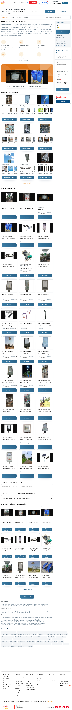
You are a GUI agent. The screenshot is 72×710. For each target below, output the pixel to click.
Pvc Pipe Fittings (5, 646)
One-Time (59, 75)
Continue (63, 89)
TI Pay (27, 681)
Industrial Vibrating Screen (24, 634)
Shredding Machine (19, 636)
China (8, 701)
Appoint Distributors (30, 689)
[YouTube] (67, 707)
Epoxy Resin (16, 639)
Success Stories (18, 679)
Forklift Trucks (12, 631)
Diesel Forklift (51, 636)
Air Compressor (16, 643)
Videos (61, 685)
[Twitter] (63, 707)
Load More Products (27, 589)
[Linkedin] (60, 707)
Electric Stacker (5, 634)
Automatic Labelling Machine (40, 636)
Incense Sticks (25, 643)
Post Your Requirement (51, 677)
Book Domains (29, 679)
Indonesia (27, 701)
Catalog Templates (30, 687)
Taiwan (12, 701)
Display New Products (40, 677)
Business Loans (29, 685)
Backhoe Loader (41, 631)
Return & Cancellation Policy (7, 683)
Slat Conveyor (13, 641)
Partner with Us (18, 690)
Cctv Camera (54, 641)
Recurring (66, 74)
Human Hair (4, 631)
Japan (4, 701)
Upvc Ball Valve (21, 646)
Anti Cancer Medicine (6, 643)
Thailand (17, 701)
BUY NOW (8, 217)
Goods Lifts (40, 643)
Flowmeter (41, 634)
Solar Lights (33, 643)
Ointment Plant (21, 641)
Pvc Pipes (66, 643)
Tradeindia (3, 7)
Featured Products (64, 683)
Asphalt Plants (5, 641)
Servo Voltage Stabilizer (23, 631)
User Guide (5, 680)
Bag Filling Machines (57, 639)
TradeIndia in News (19, 683)
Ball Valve (61, 641)
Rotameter (34, 634)
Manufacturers (63, 677)
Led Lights (46, 641)
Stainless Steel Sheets (34, 639)
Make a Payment (18, 692)
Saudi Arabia (36, 701)
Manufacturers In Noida (61, 45)
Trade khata (28, 683)
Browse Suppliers (52, 680)
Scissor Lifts (13, 634)
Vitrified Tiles (48, 643)
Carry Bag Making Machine (53, 631)
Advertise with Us (30, 677)
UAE (31, 701)
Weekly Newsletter (19, 695)
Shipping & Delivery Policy (7, 687)
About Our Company (19, 677)
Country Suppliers (64, 681)
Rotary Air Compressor (50, 634)
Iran (44, 701)
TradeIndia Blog (18, 681)
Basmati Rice (33, 631)
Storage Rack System (7, 639)
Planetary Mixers (31, 641)
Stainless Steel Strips (45, 639)
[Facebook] (56, 707)
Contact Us (17, 688)
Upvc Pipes (13, 646)
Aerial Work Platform (61, 636)
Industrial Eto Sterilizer (62, 634)
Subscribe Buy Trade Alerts (41, 683)
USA (41, 701)
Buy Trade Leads (41, 680)
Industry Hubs (63, 679)
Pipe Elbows (29, 646)
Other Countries (49, 701)
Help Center (6, 678)
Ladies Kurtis (39, 641)
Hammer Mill (29, 636)
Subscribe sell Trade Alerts (53, 683)
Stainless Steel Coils (57, 643)
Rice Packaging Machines (7, 636)
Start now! (62, 101)
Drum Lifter (63, 631)
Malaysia (22, 701)
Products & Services (16, 17)
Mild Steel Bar (24, 639)
